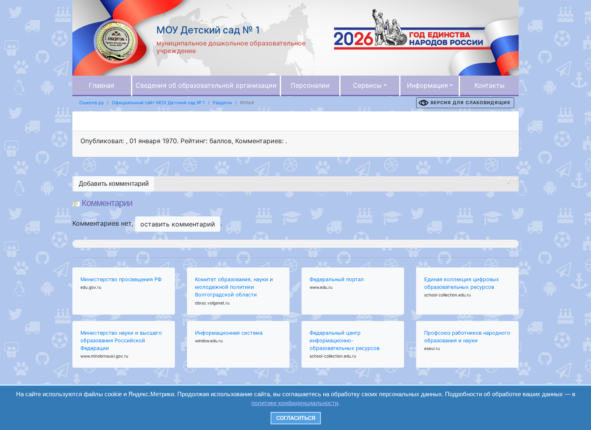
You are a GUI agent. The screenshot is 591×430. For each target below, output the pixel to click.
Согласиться (295, 418)
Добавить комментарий (114, 183)
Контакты (489, 85)
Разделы (222, 102)
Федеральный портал (337, 279)
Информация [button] (427, 85)
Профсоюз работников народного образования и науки (467, 337)
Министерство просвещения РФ (121, 279)
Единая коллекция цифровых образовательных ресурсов (461, 283)
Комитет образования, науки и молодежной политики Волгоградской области (234, 287)
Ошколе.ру (91, 102)
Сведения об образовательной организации (206, 85)
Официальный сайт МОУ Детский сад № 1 (158, 102)
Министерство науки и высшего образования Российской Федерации (121, 340)
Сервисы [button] (367, 85)
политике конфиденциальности (294, 402)
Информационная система (229, 333)
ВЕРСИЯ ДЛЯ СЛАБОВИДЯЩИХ (471, 102)
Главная (101, 85)
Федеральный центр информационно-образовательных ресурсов (345, 340)
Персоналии (310, 85)
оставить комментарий (177, 224)
